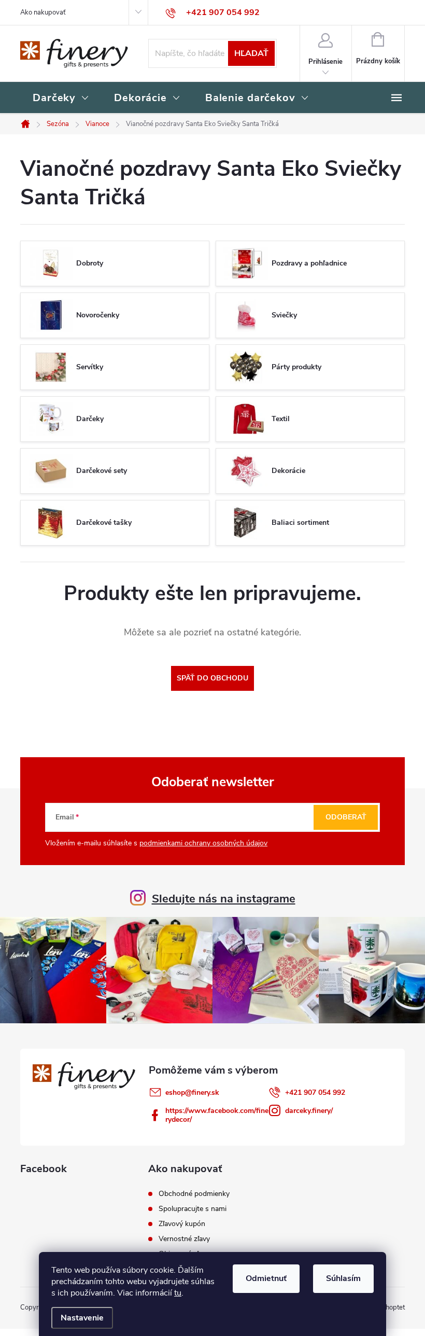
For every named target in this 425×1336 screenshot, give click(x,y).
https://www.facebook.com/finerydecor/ (216, 1115)
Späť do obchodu (212, 678)
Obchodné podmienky (194, 1194)
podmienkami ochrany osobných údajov (203, 843)
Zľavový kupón (182, 1224)
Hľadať (251, 53)
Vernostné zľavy (184, 1239)
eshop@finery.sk (192, 1092)
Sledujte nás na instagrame (223, 899)
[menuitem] (61, 98)
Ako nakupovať (42, 12)
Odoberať (345, 817)
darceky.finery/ (309, 1111)
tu (177, 1293)
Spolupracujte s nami (192, 1209)
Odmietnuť (266, 1278)
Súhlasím (343, 1278)
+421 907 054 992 (315, 1092)
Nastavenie (82, 1318)
